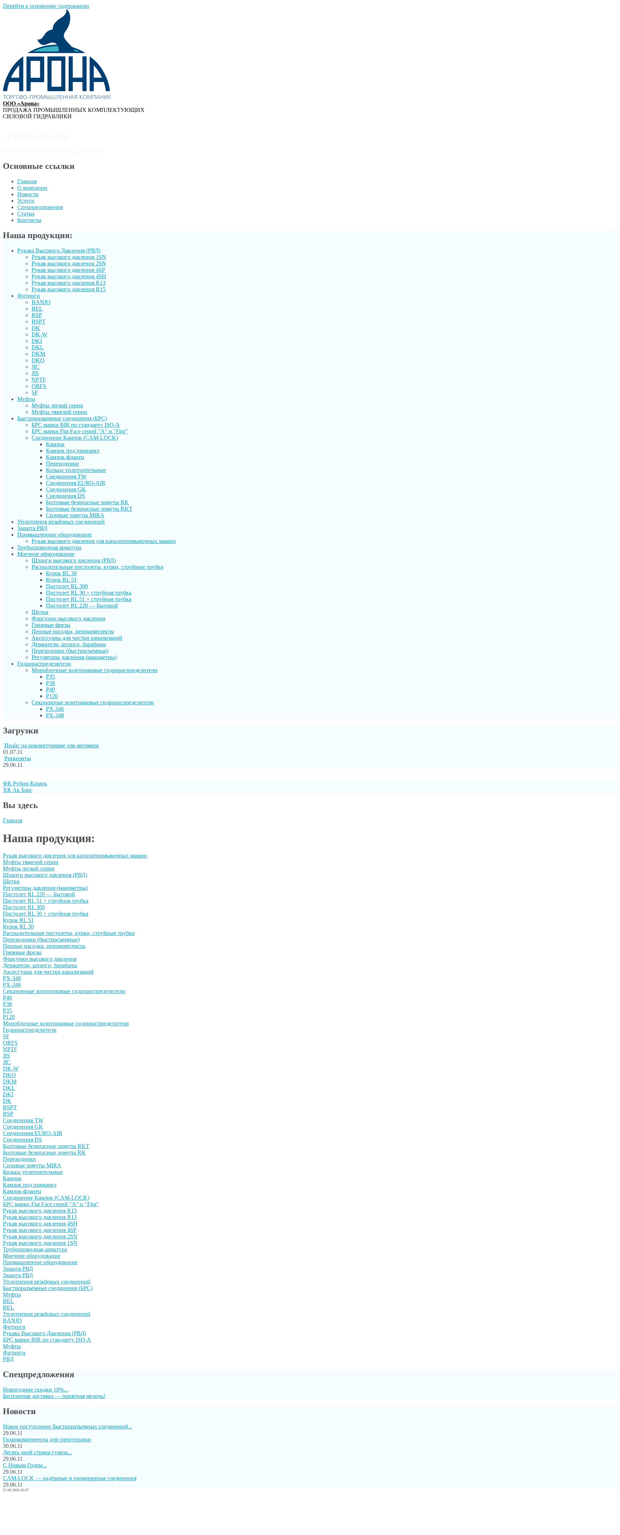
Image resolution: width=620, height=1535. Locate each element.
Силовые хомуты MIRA (75, 515)
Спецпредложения (40, 207)
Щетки (40, 612)
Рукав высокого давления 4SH (69, 276)
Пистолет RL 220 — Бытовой (82, 606)
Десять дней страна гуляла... (37, 1452)
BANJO (41, 302)
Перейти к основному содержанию (46, 6)
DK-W (39, 334)
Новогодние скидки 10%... (35, 1390)
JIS (35, 373)
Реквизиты (17, 758)
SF (35, 392)
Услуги (25, 201)
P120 (52, 696)
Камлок (55, 444)
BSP (37, 315)
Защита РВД (32, 528)
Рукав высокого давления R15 (68, 289)
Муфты (26, 399)
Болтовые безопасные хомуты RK (87, 502)
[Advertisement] (310, 1514)
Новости (27, 194)
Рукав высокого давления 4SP (68, 270)
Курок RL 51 (61, 580)
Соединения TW (66, 476)
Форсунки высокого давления (68, 618)
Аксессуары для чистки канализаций (77, 638)
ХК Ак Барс (17, 790)
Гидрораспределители (44, 664)
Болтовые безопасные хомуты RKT (89, 509)
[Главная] (57, 97)
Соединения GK (66, 489)
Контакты (29, 220)
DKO (38, 360)
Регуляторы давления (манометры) (74, 657)
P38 (50, 683)
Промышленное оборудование (54, 535)
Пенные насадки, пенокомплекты (73, 631)
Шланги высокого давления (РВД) (74, 560)
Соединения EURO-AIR (75, 483)
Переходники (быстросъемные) (70, 651)
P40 (50, 689)
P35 (50, 677)
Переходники (62, 464)
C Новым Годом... (25, 1465)
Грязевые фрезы (51, 625)
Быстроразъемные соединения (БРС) (62, 418)
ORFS (39, 386)
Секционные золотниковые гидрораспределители (93, 702)
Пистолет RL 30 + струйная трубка (88, 593)
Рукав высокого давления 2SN (69, 263)
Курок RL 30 (61, 573)
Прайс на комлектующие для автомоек (51, 745)
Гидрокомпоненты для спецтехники (47, 1439)
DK (36, 328)
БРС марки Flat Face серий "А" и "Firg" (80, 431)
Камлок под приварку (73, 451)
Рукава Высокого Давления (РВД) (58, 250)
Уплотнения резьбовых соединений (61, 522)
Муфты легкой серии (57, 405)
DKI (37, 341)
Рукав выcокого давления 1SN (69, 257)
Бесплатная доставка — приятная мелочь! (54, 1396)
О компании (32, 188)
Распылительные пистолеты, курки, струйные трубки (98, 567)
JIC (35, 367)
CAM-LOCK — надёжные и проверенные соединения (69, 1478)
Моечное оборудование (46, 554)
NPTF (39, 380)
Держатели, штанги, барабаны (69, 644)
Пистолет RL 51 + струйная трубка (88, 599)
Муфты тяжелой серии (59, 412)
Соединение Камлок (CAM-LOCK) (75, 438)
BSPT (39, 321)
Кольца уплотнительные (76, 470)
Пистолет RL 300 (67, 586)
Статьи (25, 214)
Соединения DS (65, 496)
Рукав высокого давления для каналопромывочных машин (104, 541)
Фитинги (28, 296)
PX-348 (55, 715)
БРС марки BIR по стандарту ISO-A (76, 425)
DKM (38, 354)
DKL (38, 347)
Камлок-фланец (65, 457)
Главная (27, 181)
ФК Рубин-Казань (25, 783)
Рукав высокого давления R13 (68, 283)
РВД (8, 1359)
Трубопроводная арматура (49, 547)
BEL (37, 309)
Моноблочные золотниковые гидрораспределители (95, 670)
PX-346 (55, 709)
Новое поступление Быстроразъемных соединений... (67, 1426)
